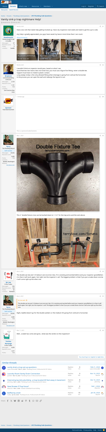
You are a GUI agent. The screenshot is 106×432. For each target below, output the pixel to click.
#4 (103, 271)
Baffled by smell (13, 393)
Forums (13, 6)
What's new (23, 6)
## (103, 97)
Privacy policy (87, 430)
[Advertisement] (34, 113)
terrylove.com (10, 165)
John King (10, 382)
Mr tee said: (21, 300)
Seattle (12, 48)
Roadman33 (6, 22)
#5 (103, 296)
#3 (103, 135)
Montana (11, 291)
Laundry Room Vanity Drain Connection (23, 373)
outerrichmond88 (12, 369)
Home (5, 6)
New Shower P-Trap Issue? (18, 386)
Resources (35, 6)
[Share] (100, 26)
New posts (4, 10)
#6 (103, 330)
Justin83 (9, 376)
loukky (9, 395)
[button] (28, 6)
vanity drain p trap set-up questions (22, 367)
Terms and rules (77, 430)
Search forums (13, 10)
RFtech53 (10, 388)
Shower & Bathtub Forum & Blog (30, 388)
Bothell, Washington (8, 161)
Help (94, 430)
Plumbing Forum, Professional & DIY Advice (39, 369)
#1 (103, 26)
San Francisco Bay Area (9, 91)
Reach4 (98, 375)
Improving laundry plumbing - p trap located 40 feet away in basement (36, 380)
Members (47, 6)
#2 (103, 65)
